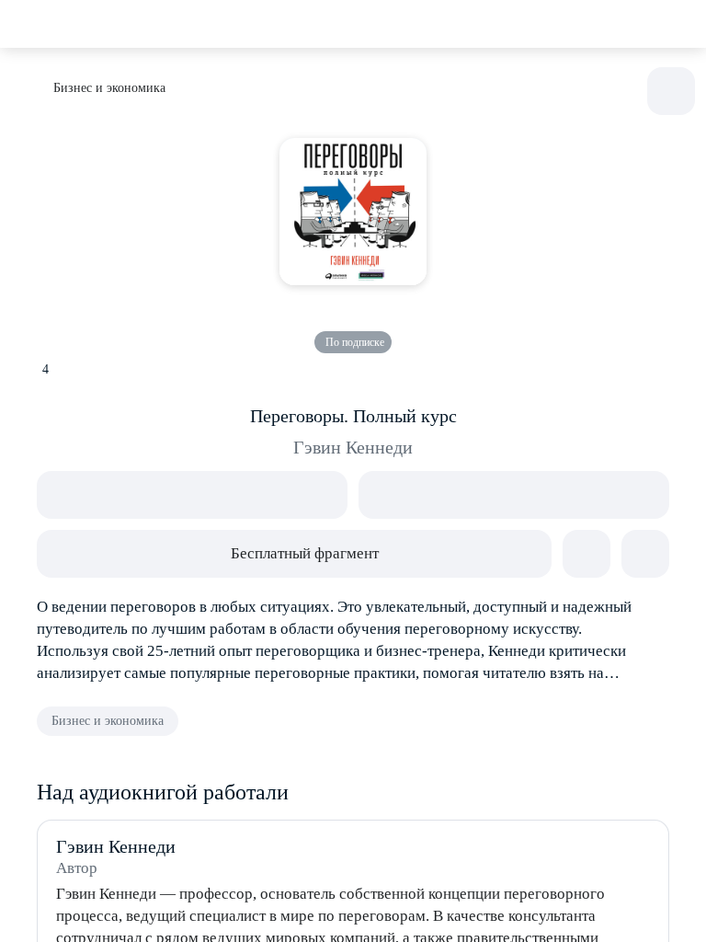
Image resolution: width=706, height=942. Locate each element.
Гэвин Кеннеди (353, 447)
